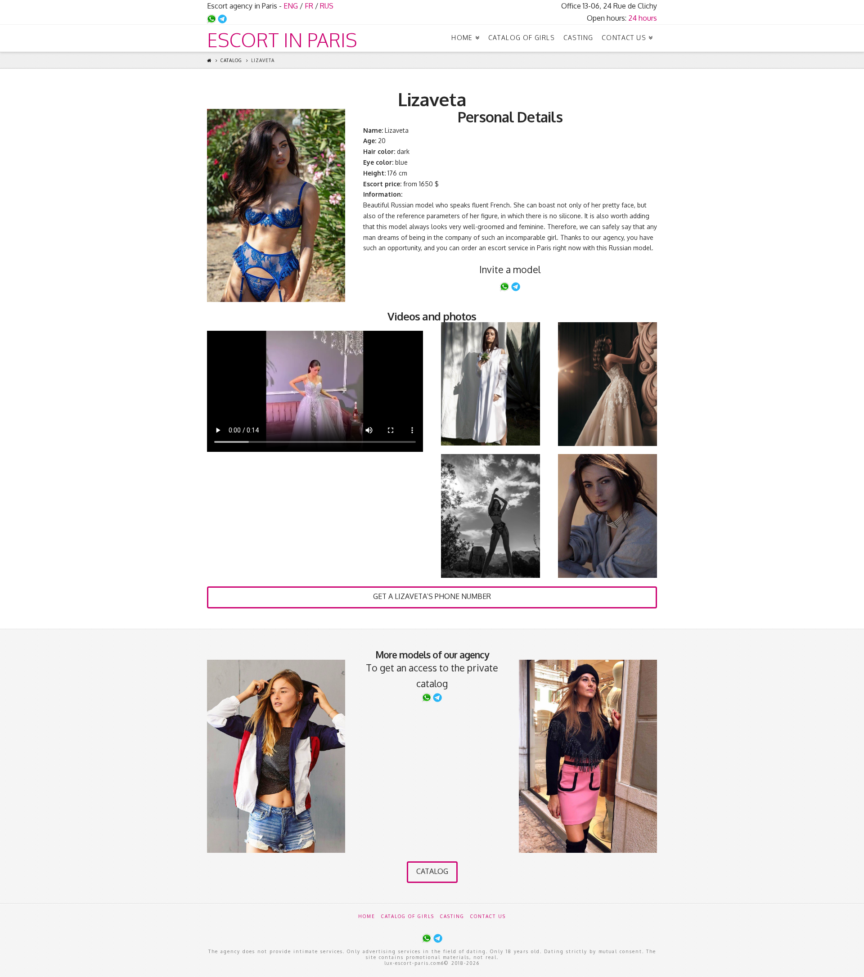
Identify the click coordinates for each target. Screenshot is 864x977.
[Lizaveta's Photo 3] (607, 384)
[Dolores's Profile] (276, 756)
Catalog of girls (407, 916)
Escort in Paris (282, 40)
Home (366, 916)
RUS (326, 5)
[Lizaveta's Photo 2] (490, 384)
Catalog (231, 60)
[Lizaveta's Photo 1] (276, 205)
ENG (291, 5)
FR (309, 5)
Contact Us (488, 916)
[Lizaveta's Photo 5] (607, 516)
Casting (452, 916)
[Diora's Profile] (588, 756)
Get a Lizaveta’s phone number (432, 596)
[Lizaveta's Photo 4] (490, 516)
